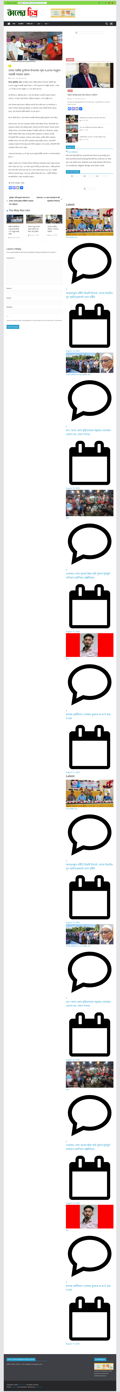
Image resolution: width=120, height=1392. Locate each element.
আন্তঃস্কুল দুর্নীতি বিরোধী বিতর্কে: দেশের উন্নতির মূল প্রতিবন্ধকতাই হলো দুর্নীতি (89, 295)
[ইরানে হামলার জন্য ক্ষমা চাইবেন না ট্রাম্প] (89, 75)
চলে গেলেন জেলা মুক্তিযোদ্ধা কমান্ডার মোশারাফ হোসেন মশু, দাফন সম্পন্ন (88, 432)
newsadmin (24, 78)
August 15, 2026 (73, 351)
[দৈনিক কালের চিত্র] (9, 23)
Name (9, 288)
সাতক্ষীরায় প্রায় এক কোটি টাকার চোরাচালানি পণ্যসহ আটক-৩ (93, 118)
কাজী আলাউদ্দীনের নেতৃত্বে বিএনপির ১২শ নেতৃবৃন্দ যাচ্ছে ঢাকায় (13, 230)
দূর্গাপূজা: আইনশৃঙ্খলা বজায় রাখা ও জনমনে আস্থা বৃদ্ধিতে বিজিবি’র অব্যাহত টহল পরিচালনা (21, 200)
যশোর (46, 24)
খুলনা (39, 24)
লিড (77, 374)
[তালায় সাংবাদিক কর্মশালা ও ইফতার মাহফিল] (54, 216)
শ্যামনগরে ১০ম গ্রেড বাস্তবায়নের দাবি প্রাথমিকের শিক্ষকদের (48, 199)
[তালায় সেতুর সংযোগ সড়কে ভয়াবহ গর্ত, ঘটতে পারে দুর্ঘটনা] (34, 216)
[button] (34, 23)
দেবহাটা (68, 374)
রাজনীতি (73, 374)
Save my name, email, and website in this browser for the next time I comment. (34, 320)
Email (9, 298)
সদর (67, 237)
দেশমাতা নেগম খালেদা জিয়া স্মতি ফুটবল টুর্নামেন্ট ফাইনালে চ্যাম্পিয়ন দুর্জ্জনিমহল (33, 4)
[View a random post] (111, 23)
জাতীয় (14, 24)
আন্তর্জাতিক (20, 24)
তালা (9, 66)
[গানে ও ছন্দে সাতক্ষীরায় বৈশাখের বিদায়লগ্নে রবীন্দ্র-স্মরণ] (72, 128)
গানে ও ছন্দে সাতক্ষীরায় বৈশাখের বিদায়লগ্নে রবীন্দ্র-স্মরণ (91, 127)
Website (9, 307)
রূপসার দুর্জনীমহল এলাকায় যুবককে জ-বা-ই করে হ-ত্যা (88, 716)
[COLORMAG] (72, 152)
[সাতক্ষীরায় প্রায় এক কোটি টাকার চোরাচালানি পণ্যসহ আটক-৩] (72, 119)
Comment (11, 258)
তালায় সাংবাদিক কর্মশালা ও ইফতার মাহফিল (53, 229)
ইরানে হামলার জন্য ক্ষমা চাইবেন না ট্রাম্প (82, 94)
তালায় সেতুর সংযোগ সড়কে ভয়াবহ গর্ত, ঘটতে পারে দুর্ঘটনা (34, 229)
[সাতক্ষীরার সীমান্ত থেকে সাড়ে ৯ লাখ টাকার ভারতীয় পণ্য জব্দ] (72, 138)
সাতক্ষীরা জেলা (29, 24)
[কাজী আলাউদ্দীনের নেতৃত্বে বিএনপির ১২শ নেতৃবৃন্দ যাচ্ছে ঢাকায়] (15, 216)
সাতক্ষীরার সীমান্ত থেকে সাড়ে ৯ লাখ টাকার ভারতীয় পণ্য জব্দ (92, 137)
